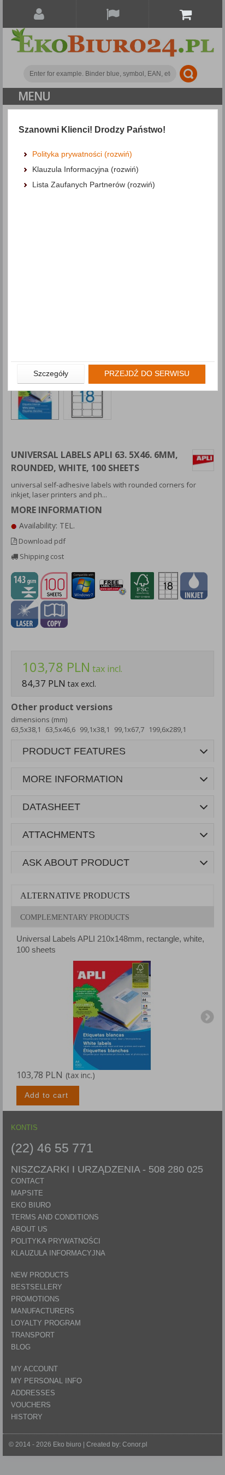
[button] (51, 374)
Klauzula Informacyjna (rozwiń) (85, 169)
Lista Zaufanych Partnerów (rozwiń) (93, 184)
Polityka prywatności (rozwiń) (82, 154)
